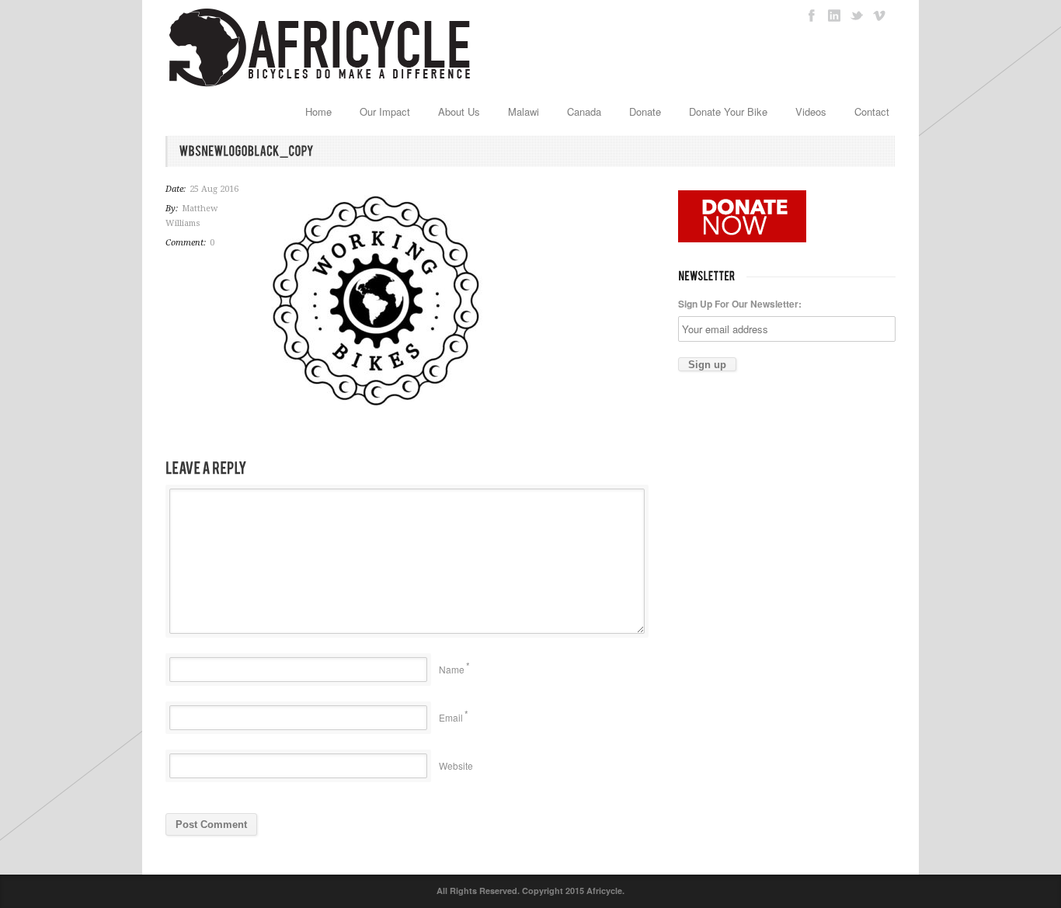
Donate (645, 111)
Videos (810, 111)
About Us (459, 111)
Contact (871, 111)
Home (318, 111)
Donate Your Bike (728, 111)
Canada (584, 111)
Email (451, 717)
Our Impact (385, 111)
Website (456, 765)
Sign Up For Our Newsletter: (740, 304)
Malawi (523, 111)
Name (451, 669)
